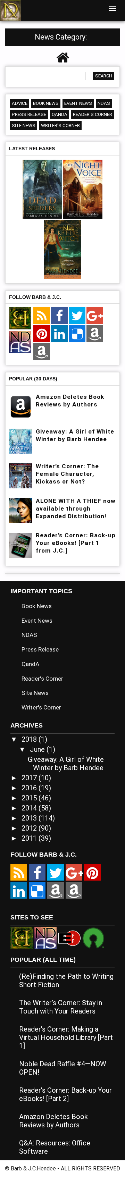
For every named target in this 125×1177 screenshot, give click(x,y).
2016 (30, 788)
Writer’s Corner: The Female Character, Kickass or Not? (67, 474)
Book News (46, 103)
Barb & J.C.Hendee (34, 1168)
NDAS (104, 103)
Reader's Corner (92, 114)
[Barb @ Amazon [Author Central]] (94, 334)
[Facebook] (59, 316)
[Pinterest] (41, 334)
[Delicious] (77, 334)
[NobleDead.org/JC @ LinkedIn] (59, 334)
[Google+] (94, 316)
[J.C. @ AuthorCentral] (74, 890)
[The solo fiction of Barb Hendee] (20, 319)
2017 (30, 778)
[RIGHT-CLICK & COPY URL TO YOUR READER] (41, 316)
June (38, 749)
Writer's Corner (60, 125)
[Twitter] (77, 316)
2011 (30, 838)
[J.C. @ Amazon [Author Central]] (41, 352)
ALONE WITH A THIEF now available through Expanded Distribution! (76, 508)
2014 (30, 808)
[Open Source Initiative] (93, 937)
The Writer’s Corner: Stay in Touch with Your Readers (60, 1007)
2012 (30, 828)
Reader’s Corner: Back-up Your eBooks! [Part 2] (65, 1094)
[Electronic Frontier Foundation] (69, 937)
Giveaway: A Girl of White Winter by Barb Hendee (66, 763)
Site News (23, 125)
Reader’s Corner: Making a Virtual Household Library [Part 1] (66, 1037)
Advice (19, 103)
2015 (30, 798)
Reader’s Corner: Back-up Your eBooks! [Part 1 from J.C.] (76, 543)
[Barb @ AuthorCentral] (55, 890)
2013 (30, 818)
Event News (78, 103)
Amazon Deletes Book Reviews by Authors (53, 1120)
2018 (30, 739)
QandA (59, 114)
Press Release (29, 114)
